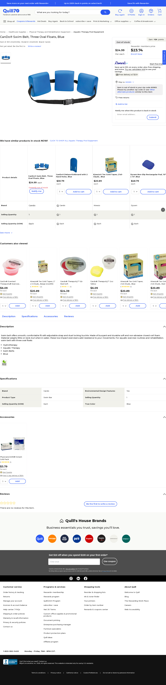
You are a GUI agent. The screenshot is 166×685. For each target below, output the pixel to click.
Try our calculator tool (135, 69)
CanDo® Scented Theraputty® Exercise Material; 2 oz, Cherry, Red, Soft (11, 282)
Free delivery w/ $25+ (128, 74)
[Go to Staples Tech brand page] (101, 539)
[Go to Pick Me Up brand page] (64, 539)
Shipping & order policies (14, 614)
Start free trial (156, 64)
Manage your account (12, 601)
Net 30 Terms (50, 609)
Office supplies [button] (122, 21)
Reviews (69, 316)
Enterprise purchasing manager (57, 624)
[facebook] (86, 578)
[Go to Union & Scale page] (114, 539)
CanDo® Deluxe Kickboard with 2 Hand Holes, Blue (72, 175)
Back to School (67, 21)
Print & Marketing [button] (101, 21)
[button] (105, 12)
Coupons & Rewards (26, 21)
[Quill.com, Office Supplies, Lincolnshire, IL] (10, 662)
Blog (127, 597)
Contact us (8, 627)
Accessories (51, 316)
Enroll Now (136, 54)
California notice (72, 673)
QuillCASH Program (52, 601)
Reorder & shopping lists (95, 592)
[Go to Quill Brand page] (40, 539)
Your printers (89, 601)
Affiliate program (51, 642)
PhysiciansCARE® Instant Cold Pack (11, 458)
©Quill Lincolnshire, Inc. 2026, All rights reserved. (36, 663)
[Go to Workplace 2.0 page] (126, 539)
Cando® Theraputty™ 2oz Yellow (101, 282)
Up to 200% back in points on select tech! (83, 3)
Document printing (52, 620)
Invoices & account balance (15, 605)
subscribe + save (83, 21)
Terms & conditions (38, 673)
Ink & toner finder (91, 597)
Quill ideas (48, 637)
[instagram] (71, 578)
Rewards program (51, 597)
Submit (152, 117)
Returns (6, 597)
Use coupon (110, 561)
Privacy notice (56, 673)
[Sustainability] (5, 363)
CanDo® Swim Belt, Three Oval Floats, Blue (40, 177)
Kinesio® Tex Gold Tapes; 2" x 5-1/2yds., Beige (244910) (42, 282)
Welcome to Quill (132, 592)
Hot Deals (41, 21)
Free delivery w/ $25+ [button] (10, 297)
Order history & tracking (13, 592)
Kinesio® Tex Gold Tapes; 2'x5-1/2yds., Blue (131, 282)
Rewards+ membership (54, 592)
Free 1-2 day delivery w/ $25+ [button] (13, 475)
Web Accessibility (132, 609)
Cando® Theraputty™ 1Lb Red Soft (71, 282)
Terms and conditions (70, 568)
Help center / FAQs (11, 609)
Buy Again (53, 21)
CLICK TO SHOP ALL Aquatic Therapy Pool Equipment (74, 141)
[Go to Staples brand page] (89, 539)
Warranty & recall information (15, 618)
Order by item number (93, 605)
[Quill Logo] (11, 10)
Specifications (30, 316)
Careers (128, 605)
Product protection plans (55, 633)
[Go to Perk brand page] (77, 539)
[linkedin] (78, 578)
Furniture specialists (52, 629)
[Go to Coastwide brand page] (52, 539)
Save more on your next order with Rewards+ (28, 3)
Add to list (122, 104)
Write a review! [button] (34, 46)
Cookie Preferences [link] (90, 673)
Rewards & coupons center (96, 609)
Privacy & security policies (14, 622)
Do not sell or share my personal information (119, 673)
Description (8, 316)
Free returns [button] (123, 98)
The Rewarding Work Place (137, 601)
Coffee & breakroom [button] (143, 21)
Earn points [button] (156, 39)
